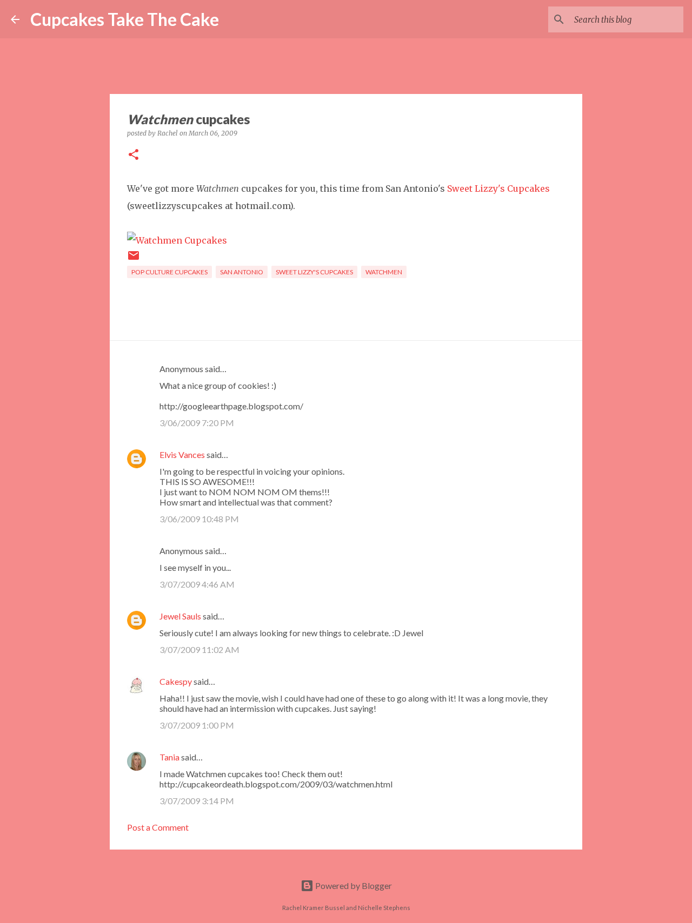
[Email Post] (133, 259)
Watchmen (383, 272)
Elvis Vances (182, 454)
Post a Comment (158, 827)
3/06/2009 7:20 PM (196, 422)
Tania (169, 757)
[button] (133, 155)
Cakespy (175, 681)
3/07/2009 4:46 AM (197, 584)
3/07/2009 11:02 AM (199, 649)
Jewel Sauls (180, 616)
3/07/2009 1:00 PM (196, 725)
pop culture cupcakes (169, 272)
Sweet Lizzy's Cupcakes (498, 188)
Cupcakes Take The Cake (124, 19)
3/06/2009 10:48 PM (199, 519)
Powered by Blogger (353, 885)
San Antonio (241, 272)
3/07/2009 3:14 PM (196, 801)
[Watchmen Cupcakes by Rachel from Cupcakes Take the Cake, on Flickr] (177, 240)
